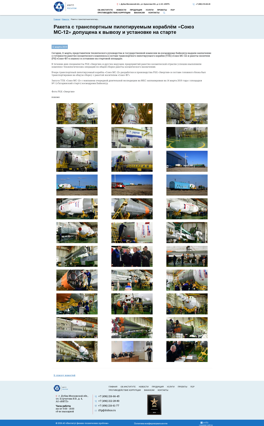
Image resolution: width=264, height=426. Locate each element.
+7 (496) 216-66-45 (203, 4)
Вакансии (149, 390)
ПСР (192, 386)
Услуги (170, 386)
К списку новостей (64, 375)
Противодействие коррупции (125, 390)
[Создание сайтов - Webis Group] (204, 422)
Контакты (163, 390)
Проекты (182, 386)
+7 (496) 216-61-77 (108, 405)
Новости (143, 386)
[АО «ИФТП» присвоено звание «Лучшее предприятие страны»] (154, 404)
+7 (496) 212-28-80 (108, 401)
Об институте (128, 386)
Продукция (158, 386)
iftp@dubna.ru (107, 410)
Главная (113, 386)
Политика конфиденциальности (150, 423)
